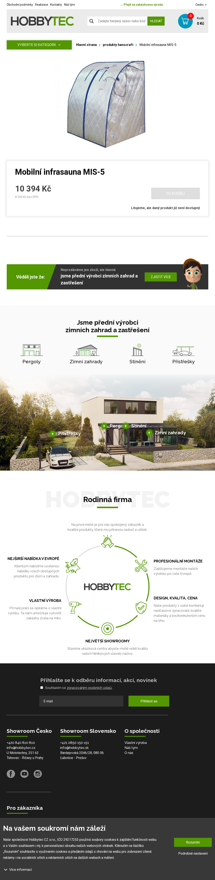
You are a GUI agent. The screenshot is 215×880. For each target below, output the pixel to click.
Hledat (156, 21)
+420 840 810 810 (21, 743)
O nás (129, 753)
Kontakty (56, 4)
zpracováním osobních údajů (89, 688)
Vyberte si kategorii (36, 45)
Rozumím (193, 842)
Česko (199, 4)
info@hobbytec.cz (21, 748)
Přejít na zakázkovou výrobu (141, 4)
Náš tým (69, 4)
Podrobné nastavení (193, 853)
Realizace (41, 4)
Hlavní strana (86, 45)
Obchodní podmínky (20, 4)
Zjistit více (161, 277)
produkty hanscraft (118, 45)
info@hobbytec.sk (74, 748)
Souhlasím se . (79, 688)
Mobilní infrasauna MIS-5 (157, 45)
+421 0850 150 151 (74, 743)
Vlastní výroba (136, 743)
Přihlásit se (148, 701)
